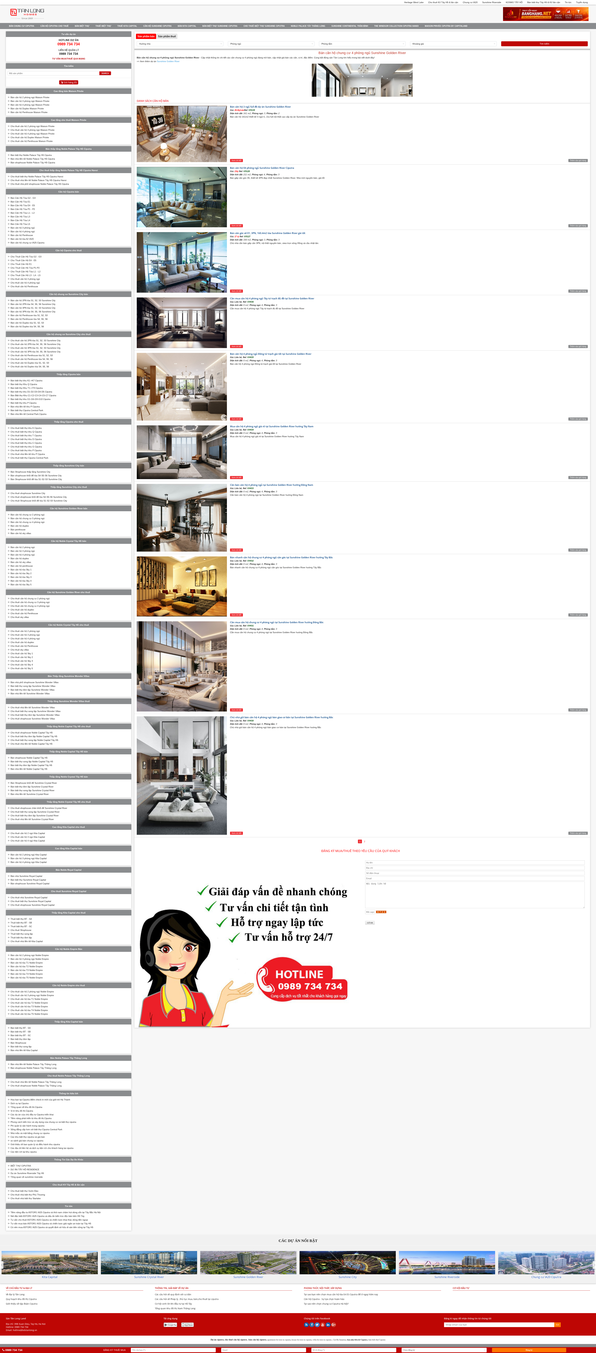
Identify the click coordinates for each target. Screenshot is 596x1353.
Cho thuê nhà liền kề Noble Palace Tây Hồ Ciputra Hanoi (38, 180)
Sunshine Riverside (491, 2)
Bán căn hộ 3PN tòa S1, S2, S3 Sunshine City (33, 308)
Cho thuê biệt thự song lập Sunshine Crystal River (35, 812)
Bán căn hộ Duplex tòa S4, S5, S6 (27, 326)
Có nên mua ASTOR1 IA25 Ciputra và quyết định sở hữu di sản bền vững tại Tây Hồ (52, 1227)
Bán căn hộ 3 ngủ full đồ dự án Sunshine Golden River (260, 106)
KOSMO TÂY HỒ (514, 2)
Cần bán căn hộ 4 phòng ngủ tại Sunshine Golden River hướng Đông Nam (271, 484)
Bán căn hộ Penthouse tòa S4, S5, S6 (29, 319)
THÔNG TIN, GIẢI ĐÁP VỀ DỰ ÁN (171, 1288)
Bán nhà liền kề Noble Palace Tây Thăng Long (33, 1064)
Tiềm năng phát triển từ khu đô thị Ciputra (31, 1118)
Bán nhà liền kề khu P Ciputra (25, 406)
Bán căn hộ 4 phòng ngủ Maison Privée (30, 105)
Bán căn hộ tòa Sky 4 (21, 581)
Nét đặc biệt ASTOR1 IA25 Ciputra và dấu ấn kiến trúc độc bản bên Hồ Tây (47, 1216)
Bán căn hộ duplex (20, 526)
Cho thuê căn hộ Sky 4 (22, 664)
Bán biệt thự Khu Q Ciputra (24, 384)
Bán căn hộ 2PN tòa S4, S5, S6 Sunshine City (33, 304)
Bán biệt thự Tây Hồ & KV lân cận (543, 2)
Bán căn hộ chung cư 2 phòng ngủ (28, 514)
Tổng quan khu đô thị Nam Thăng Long (175, 1308)
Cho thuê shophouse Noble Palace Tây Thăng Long (36, 1085)
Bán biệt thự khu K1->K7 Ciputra (26, 380)
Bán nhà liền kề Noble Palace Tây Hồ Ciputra (33, 159)
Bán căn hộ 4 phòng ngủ (23, 231)
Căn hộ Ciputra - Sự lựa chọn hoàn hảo (324, 1299)
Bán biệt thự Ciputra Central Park (27, 410)
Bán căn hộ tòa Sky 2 (21, 573)
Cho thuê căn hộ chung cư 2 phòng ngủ (30, 598)
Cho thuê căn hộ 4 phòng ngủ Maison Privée (32, 133)
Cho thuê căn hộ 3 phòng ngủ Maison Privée (32, 130)
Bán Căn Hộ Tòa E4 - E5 (23, 205)
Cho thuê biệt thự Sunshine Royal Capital (31, 901)
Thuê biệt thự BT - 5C (21, 926)
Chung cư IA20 (470, 2)
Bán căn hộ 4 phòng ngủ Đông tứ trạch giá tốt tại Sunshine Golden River (270, 353)
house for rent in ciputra (302, 1340)
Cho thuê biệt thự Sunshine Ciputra (264, 26)
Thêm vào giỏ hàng (578, 160)
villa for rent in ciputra (322, 1340)
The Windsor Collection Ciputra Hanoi (396, 26)
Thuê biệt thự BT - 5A (21, 919)
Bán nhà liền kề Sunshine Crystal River (30, 794)
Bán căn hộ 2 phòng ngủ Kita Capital (29, 854)
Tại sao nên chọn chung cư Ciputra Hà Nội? (326, 1303)
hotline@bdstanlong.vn (25, 1330)
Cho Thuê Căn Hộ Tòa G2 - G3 (26, 256)
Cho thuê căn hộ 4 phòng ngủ (25, 282)
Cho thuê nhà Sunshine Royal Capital (29, 897)
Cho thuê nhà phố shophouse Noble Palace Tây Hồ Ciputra (40, 184)
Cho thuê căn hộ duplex (22, 609)
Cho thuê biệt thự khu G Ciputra (26, 446)
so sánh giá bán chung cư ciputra (27, 1140)
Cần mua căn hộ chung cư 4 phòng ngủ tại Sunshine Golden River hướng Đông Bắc (276, 622)
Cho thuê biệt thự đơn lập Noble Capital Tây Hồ (34, 736)
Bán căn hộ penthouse (22, 566)
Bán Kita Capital (187, 26)
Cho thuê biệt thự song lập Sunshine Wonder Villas (36, 711)
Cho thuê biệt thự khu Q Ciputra (26, 432)
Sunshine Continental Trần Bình (349, 26)
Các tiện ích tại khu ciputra (24, 1152)
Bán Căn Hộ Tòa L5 (20, 224)
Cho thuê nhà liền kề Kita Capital (27, 941)
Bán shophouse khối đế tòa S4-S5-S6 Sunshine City (36, 475)
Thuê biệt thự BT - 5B (21, 922)
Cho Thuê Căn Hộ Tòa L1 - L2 (26, 271)
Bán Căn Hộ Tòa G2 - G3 (23, 198)
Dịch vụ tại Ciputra (20, 1103)
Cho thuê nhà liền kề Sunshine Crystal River (32, 819)
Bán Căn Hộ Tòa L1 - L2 (23, 213)
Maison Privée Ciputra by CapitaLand (446, 26)
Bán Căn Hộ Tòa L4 (20, 220)
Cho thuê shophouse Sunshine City (28, 493)
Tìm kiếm (544, 43)
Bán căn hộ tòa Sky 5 (21, 584)
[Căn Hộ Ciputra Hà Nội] (27, 20)
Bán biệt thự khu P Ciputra (23, 403)
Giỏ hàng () (70, 82)
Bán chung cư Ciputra (21, 26)
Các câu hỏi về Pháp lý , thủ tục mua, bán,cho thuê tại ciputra (187, 1299)
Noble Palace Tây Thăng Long (308, 26)
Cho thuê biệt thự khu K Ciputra (26, 428)
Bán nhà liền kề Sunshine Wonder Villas (30, 693)
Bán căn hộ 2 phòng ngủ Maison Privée (30, 97)
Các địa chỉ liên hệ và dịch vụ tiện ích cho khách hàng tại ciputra (42, 1148)
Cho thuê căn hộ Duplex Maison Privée (30, 137)
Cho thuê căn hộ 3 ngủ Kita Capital (28, 837)
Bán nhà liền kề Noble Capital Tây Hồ (29, 769)
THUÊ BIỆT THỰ (103, 26)
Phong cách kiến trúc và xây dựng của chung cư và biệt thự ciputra (43, 1122)
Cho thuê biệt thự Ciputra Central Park (29, 458)
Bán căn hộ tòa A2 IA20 (22, 239)
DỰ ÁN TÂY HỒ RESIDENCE (25, 1169)
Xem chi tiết (236, 160)
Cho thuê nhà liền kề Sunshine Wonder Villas (33, 707)
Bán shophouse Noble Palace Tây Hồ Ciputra (33, 162)
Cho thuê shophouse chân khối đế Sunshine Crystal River (39, 808)
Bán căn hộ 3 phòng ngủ (23, 228)
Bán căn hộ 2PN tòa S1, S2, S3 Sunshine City (33, 300)
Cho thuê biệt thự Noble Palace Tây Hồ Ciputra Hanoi (37, 176)
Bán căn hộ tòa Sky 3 (21, 577)
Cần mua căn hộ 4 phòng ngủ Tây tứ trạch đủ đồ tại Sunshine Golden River (272, 298)
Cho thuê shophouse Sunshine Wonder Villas (33, 718)
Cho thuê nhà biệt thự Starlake (26, 1198)
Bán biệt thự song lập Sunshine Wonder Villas (33, 686)
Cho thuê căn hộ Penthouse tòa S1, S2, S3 (32, 355)
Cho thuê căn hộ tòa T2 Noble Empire (29, 1003)
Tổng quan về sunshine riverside (27, 1177)
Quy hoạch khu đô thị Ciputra (21, 1299)
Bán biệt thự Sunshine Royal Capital (28, 880)
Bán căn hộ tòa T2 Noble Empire (27, 966)
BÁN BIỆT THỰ (82, 26)
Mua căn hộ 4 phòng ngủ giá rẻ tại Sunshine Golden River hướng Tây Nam (271, 426)
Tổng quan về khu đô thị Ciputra (26, 1107)
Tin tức (568, 2)
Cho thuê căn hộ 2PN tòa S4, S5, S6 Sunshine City (36, 344)
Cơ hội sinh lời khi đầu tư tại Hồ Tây (173, 1303)
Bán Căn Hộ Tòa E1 (20, 201)
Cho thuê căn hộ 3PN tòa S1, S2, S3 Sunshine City (36, 348)
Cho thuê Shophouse (21, 930)
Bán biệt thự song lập (21, 1046)
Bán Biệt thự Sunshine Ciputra (219, 26)
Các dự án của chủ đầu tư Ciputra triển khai (32, 1114)
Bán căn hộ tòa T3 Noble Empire (27, 970)
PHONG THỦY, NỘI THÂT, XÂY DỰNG (323, 1288)
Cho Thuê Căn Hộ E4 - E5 (23, 260)
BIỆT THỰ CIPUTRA (21, 1166)
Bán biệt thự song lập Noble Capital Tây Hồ (32, 761)
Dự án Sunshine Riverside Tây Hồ (27, 1173)
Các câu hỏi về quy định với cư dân (173, 1294)
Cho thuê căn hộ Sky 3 (22, 661)
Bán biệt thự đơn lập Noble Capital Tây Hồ (31, 765)
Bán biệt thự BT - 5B (21, 1031)
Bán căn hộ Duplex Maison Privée (27, 108)
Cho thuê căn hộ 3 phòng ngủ (25, 279)
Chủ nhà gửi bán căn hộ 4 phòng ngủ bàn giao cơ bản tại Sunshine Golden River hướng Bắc (281, 717)
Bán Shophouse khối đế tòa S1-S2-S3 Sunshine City (36, 479)
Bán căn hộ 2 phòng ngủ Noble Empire (30, 955)
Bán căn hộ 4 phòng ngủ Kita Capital (29, 862)
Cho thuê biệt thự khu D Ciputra (26, 439)
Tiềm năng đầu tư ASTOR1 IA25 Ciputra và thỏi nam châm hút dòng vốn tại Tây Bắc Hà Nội (56, 1212)
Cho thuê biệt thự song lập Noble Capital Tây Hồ (34, 740)
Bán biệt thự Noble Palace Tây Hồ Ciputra (31, 155)
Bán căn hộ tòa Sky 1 (21, 569)
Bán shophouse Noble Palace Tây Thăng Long (33, 1068)
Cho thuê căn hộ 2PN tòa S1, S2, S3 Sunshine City (36, 340)
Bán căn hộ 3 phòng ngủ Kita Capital (29, 858)
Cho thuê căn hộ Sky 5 (22, 668)
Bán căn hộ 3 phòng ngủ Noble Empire (30, 959)
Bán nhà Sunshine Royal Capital (26, 876)
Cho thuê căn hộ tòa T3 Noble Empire (29, 1006)
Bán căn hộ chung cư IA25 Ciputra (27, 242)
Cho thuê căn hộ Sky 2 (22, 657)
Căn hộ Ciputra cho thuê (54, 26)
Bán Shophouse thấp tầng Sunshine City (30, 472)
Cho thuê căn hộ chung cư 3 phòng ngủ (30, 602)
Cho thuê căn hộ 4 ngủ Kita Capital (28, 840)
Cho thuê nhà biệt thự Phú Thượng (28, 1194)
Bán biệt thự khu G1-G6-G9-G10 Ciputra (30, 399)
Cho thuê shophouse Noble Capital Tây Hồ (32, 732)
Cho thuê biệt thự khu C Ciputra (26, 443)
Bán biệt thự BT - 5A (21, 1028)
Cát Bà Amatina (339, 1340)
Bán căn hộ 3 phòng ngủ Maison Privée (30, 101)
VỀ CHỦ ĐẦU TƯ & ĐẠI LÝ (19, 1288)
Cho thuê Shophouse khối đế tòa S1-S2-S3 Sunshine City (39, 500)
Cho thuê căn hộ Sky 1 (22, 653)
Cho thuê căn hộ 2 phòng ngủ (25, 631)
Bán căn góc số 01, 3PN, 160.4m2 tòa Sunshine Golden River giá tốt (267, 233)
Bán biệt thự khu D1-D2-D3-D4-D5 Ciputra (31, 391)
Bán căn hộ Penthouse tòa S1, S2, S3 (29, 315)
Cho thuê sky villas (20, 617)
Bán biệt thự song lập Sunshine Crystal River (32, 790)
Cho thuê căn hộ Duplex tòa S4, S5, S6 (30, 366)
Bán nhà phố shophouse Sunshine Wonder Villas (35, 682)
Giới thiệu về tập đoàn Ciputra (21, 1303)
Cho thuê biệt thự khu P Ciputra (26, 450)
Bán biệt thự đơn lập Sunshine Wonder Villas (32, 690)
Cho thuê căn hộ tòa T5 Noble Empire (29, 1014)
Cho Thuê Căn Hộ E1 (21, 264)
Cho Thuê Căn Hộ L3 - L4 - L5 (26, 275)
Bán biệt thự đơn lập (21, 1039)
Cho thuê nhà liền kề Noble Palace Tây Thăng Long (36, 1082)
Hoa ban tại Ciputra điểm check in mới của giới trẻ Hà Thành (40, 1099)
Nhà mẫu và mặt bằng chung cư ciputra (30, 1133)
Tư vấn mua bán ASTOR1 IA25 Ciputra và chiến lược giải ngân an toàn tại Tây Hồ (51, 1223)
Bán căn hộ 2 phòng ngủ (23, 547)
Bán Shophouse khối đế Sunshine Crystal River (34, 783)
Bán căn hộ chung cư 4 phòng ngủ (28, 522)
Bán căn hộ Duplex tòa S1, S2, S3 (27, 323)
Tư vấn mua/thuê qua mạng (68, 58)
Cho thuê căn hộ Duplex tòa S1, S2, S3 (30, 363)
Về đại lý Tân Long (15, 1294)
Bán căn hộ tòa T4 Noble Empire (27, 974)
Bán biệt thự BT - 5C (21, 1035)
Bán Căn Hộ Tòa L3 (20, 216)
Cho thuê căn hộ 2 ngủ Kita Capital (28, 833)
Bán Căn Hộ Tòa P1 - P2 (23, 209)
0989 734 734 (21, 1327)
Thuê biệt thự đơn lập (21, 937)
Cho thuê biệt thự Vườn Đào (24, 1191)
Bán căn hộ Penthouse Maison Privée (29, 112)
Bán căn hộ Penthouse (22, 235)
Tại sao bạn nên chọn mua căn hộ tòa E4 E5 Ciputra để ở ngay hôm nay (341, 1294)
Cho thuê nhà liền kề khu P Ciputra (28, 454)
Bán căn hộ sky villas (21, 533)
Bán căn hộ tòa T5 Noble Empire (27, 977)
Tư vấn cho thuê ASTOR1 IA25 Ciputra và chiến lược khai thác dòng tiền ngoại (49, 1220)
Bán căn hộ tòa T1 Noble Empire (27, 962)
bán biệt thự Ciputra (376, 1340)
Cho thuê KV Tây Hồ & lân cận (443, 2)
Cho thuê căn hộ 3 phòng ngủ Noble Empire (32, 995)
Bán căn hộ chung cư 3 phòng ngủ (28, 518)
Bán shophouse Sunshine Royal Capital (30, 883)
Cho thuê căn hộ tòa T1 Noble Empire (29, 999)
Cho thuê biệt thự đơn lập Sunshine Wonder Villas (35, 715)
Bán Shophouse (18, 1043)
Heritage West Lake (414, 2)
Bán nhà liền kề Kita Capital (24, 1050)
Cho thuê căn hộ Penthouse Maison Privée (32, 141)
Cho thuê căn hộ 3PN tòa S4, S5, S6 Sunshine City (36, 351)
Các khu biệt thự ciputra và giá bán (28, 1137)
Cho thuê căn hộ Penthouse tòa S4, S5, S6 (32, 359)
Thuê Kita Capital (127, 26)
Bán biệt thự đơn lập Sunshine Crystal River (32, 786)
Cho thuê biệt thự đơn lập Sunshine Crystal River (35, 815)
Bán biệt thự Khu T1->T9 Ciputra (27, 388)
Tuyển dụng (582, 2)
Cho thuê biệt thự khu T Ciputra (26, 435)
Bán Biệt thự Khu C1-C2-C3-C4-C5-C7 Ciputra (33, 395)
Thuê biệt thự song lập (22, 934)
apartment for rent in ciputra (279, 1340)
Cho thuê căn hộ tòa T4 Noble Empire (29, 1010)
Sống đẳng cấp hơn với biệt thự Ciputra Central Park (36, 1129)
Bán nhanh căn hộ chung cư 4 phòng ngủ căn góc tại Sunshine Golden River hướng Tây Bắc (281, 557)
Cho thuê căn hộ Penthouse (24, 286)
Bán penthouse (18, 529)
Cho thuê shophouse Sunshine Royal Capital (32, 905)
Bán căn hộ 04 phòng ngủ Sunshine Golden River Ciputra (262, 167)
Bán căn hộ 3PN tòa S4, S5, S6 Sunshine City (33, 311)
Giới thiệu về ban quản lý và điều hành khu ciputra (35, 1144)
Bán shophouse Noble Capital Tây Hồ (29, 758)
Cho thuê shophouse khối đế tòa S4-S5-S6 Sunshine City (39, 497)
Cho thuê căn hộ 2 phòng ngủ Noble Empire (32, 991)
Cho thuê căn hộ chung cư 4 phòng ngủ (30, 606)
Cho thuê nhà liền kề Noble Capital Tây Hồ (31, 744)
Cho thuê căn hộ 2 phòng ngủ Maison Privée (32, 126)
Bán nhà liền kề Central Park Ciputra (28, 414)
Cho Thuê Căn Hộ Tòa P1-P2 (25, 268)
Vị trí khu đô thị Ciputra (22, 1111)
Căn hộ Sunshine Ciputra (157, 26)
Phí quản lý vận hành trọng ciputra (27, 1125)
